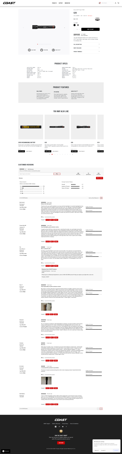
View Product (29, 151)
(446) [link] (84, 34)
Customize (116, 450)
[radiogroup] (86, 25)
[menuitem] (95, 197)
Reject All (97, 450)
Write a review (77, 35)
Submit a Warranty (56, 423)
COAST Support (47, 423)
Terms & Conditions (74, 423)
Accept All (103, 450)
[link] (77, 34)
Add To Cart (90, 29)
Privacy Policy (65, 423)
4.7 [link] (82, 34)
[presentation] (46, 307)
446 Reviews (31, 169)
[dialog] (106, 446)
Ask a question (84, 35)
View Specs (90, 15)
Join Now (61, 442)
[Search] (103, 3)
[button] (50, 154)
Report (56, 219)
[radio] (74, 25)
